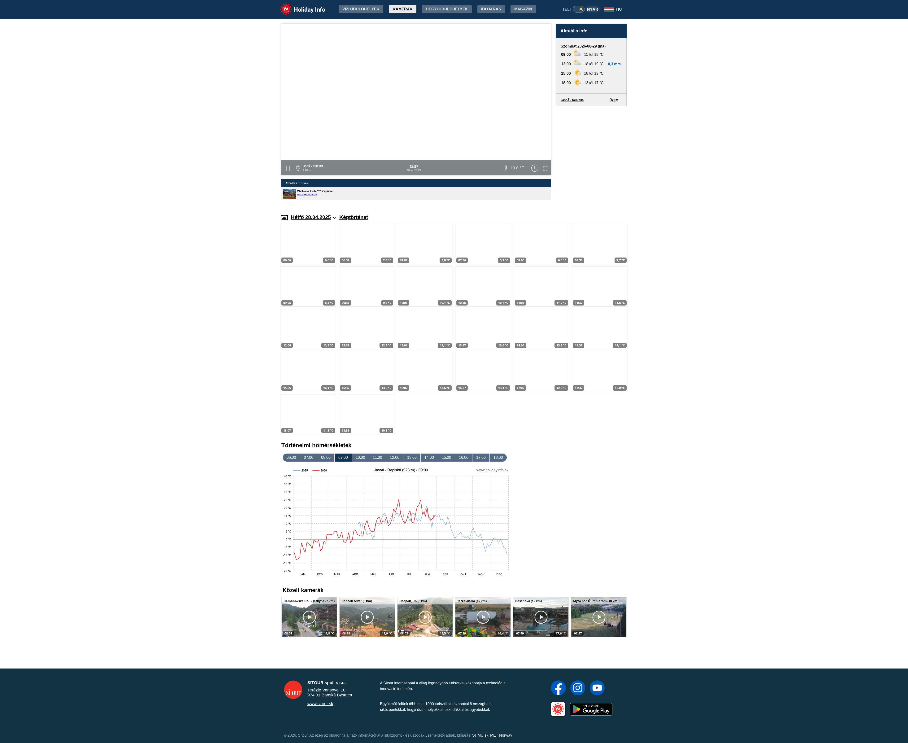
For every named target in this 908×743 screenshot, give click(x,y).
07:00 (308, 457)
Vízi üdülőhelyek (361, 9)
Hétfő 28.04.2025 (311, 217)
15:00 (446, 457)
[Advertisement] (591, 155)
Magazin (523, 9)
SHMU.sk (480, 735)
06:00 (291, 457)
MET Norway (501, 735)
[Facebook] (558, 688)
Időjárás (491, 9)
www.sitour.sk (320, 703)
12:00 (394, 457)
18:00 (498, 457)
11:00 (377, 457)
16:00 (463, 457)
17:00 (481, 457)
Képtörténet (353, 217)
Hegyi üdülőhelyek (447, 9)
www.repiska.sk (307, 194)
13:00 (412, 457)
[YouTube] (597, 688)
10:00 (360, 457)
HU (619, 9)
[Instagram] (577, 688)
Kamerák (403, 9)
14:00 (429, 457)
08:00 (326, 457)
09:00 (343, 457)
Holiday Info (298, 6)
